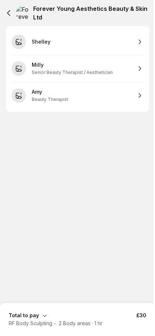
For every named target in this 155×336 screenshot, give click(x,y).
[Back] (8, 13)
